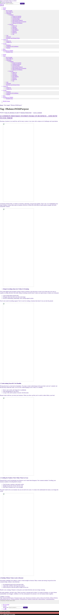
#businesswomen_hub (19, 597)
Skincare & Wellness (17, 23)
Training (8, 47)
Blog (4, 49)
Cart (7, 35)
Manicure (14, 32)
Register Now (9, 52)
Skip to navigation (4, 0)
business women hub (33, 599)
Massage (14, 27)
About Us (5, 39)
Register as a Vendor (8, 50)
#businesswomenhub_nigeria (33, 597)
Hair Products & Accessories (19, 21)
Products (11, 14)
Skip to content (12, 0)
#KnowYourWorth (44, 597)
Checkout (8, 36)
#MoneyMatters (54, 597)
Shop (4, 9)
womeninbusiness (50, 599)
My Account (9, 10)
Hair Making (15, 30)
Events (4, 43)
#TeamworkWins (15, 599)
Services (11, 24)
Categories (8, 13)
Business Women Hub (26, 112)
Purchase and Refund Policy (13, 38)
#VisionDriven (23, 599)
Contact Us (9, 42)
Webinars (8, 45)
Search (22, 3)
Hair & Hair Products (17, 20)
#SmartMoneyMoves (5, 599)
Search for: (2, 3)
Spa (13, 34)
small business (41, 599)
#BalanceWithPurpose (8, 597)
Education (14, 28)
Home (4, 7)
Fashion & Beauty (16, 17)
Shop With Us (9, 12)
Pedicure (14, 31)
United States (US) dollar (9, 614)
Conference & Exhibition (12, 46)
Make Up (14, 25)
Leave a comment (37, 112)
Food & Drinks (16, 19)
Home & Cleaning (16, 16)
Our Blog (7, 596)
